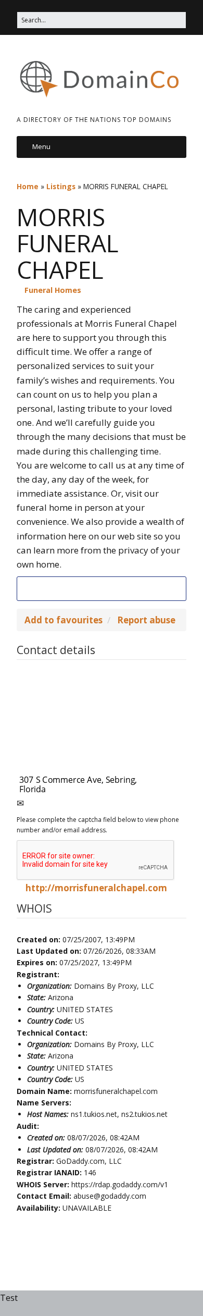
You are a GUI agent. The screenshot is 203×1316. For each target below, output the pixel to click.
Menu (41, 146)
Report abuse (146, 620)
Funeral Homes (52, 290)
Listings (60, 186)
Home (28, 186)
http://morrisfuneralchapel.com (96, 888)
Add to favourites (63, 620)
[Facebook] (101, 588)
